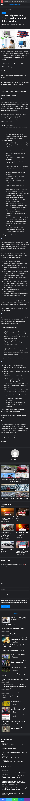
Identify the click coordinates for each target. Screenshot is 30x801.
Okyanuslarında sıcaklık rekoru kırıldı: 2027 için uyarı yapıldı (7, 518)
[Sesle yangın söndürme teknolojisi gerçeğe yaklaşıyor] (22, 527)
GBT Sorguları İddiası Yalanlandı (19, 715)
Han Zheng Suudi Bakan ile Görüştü (11, 692)
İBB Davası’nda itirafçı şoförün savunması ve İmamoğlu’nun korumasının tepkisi (13, 722)
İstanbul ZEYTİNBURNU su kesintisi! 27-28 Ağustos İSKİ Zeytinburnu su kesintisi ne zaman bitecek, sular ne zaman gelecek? (15, 686)
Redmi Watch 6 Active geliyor (21, 517)
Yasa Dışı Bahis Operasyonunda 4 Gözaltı (13, 650)
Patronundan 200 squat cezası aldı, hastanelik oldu (19, 727)
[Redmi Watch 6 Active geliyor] (22, 512)
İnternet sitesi (4, 594)
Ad (2, 583)
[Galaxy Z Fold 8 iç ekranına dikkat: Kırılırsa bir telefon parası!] (22, 544)
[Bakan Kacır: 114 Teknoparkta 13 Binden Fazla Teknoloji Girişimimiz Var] (7, 527)
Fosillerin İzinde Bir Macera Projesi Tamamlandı (18, 655)
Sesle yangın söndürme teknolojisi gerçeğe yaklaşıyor (22, 534)
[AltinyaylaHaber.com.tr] (15, 4)
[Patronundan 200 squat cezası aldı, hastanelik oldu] (6, 729)
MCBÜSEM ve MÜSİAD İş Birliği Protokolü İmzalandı (18, 618)
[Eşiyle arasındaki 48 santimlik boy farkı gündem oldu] (6, 663)
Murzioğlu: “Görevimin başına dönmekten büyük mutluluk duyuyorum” (18, 709)
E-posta (3, 589)
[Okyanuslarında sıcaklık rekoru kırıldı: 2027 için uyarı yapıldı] (7, 512)
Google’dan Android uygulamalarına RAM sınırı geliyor (16, 1)
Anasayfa (4, 9)
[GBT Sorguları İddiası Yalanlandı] (6, 717)
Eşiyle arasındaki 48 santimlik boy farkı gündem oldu (18, 661)
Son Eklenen (15, 613)
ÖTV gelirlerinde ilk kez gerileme (7, 550)
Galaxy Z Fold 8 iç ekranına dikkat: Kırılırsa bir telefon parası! (22, 551)
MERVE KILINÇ (6, 24)
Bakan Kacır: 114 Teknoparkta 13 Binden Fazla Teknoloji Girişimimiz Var (7, 535)
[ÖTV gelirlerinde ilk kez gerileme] (7, 544)
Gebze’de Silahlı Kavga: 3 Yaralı (10, 634)
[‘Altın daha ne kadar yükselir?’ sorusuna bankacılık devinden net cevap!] (6, 640)
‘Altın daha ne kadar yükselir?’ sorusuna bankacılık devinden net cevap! (19, 639)
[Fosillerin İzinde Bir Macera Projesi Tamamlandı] (6, 656)
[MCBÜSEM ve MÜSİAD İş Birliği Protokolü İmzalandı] (6, 620)
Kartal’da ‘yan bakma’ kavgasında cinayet (16, 702)
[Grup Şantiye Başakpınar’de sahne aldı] (6, 669)
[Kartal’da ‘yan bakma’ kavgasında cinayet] (6, 703)
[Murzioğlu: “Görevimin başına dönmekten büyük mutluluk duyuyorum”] (6, 710)
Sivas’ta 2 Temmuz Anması (9, 624)
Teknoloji (10, 9)
